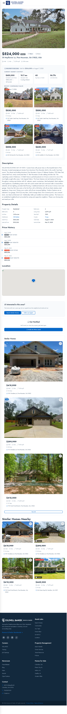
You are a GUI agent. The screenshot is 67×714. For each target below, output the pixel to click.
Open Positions (6, 676)
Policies (37, 655)
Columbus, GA (38, 664)
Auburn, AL (38, 670)
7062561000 (7, 690)
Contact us (6, 693)
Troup (46, 217)
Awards (4, 673)
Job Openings (5, 652)
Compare (7, 541)
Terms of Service (38, 703)
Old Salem (16, 217)
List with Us (37, 634)
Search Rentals (38, 646)
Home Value (38, 632)
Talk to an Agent (28, 313)
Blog (3, 667)
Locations (37, 637)
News (3, 670)
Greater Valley (38, 676)
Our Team (37, 629)
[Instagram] (8, 637)
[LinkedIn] (12, 637)
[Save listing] (60, 343)
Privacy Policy (29, 703)
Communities (38, 626)
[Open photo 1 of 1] (33, 28)
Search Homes (38, 623)
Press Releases (5, 664)
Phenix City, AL (38, 667)
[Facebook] (3, 637)
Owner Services (39, 649)
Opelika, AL (38, 673)
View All (34, 512)
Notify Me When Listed (34, 329)
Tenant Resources (39, 652)
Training (4, 649)
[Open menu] (4, 3)
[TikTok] (16, 637)
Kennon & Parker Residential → (12, 632)
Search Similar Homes (13, 313)
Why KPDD (5, 646)
